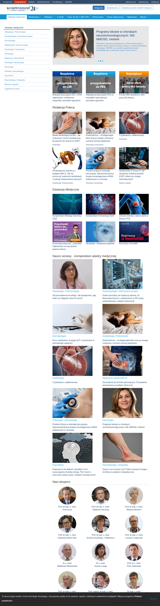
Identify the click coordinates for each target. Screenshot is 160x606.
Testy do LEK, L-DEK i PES (78, 17)
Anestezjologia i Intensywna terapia (18, 36)
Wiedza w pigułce (11, 84)
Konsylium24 (7, 2)
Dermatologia (10, 41)
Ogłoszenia (132, 17)
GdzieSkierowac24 (43, 2)
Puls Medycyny (57, 2)
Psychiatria (9, 76)
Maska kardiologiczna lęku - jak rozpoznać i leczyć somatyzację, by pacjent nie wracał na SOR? (66, 138)
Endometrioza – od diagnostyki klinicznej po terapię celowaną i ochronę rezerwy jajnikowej (100, 138)
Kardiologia (9, 54)
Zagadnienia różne (12, 89)
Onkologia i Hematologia (14, 62)
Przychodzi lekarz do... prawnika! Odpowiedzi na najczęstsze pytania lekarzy (67, 246)
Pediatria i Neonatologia (14, 71)
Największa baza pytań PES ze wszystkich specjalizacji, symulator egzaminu (100, 98)
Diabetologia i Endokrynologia (16, 45)
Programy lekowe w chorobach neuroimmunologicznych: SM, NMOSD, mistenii (90, 35)
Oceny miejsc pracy (115, 17)
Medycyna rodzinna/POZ (14, 58)
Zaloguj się (155, 2)
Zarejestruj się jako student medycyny (137, 7)
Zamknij (153, 598)
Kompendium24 (20, 2)
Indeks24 (31, 2)
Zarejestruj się (143, 2)
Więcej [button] (143, 17)
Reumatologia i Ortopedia (15, 80)
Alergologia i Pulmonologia (15, 32)
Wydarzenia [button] (34, 17)
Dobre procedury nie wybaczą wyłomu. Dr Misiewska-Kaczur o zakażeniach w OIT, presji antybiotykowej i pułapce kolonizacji (123, 298)
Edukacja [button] (48, 17)
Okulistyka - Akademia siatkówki (100, 243)
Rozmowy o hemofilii (128, 243)
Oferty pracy (98, 17)
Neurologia (9, 67)
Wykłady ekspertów (16, 17)
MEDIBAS (68, 2)
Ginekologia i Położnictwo (15, 49)
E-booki (60, 17)
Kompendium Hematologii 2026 (100, 216)
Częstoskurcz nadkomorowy (131, 135)
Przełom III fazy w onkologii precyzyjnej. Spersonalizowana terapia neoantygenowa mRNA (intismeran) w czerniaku (74, 427)
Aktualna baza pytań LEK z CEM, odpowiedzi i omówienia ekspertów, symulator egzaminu (67, 98)
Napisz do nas (131, 2)
